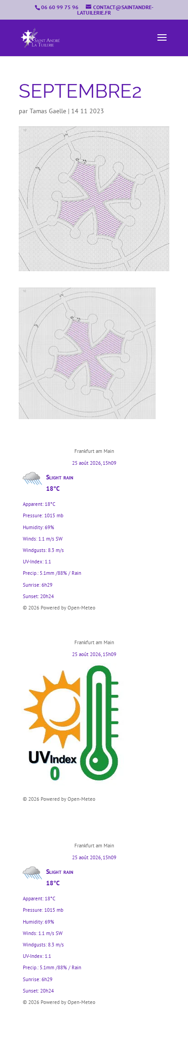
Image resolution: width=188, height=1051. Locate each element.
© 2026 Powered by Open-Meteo (59, 607)
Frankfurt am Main (94, 451)
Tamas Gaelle (48, 111)
